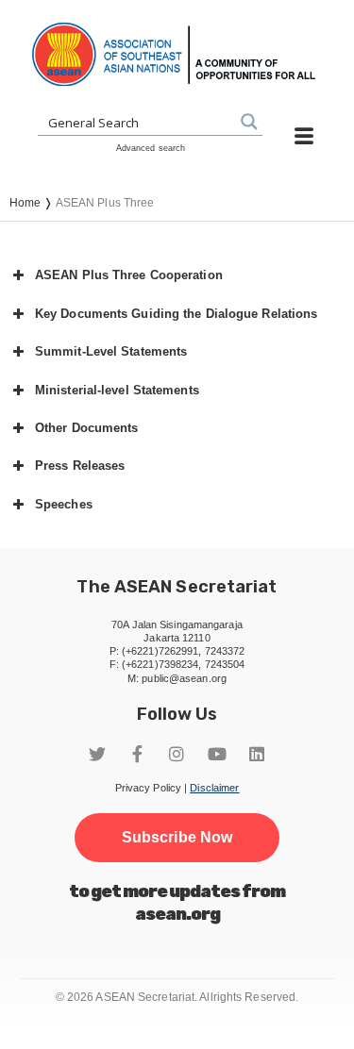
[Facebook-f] (136, 753)
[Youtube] (217, 753)
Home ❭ (32, 202)
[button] (177, 275)
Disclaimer (214, 787)
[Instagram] (177, 753)
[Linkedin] (256, 753)
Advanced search (151, 148)
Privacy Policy (148, 787)
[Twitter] (97, 753)
